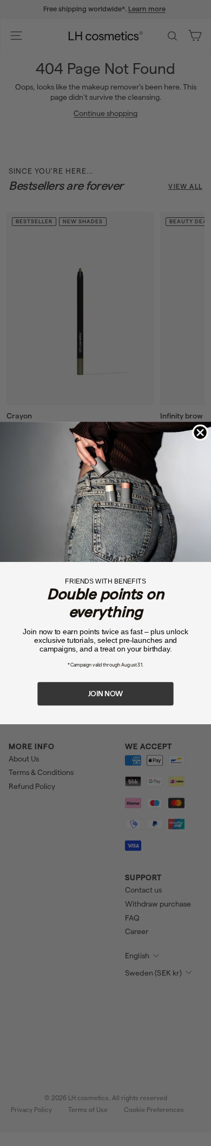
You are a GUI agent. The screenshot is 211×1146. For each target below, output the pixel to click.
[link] (105, 492)
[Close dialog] (200, 433)
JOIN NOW (105, 693)
